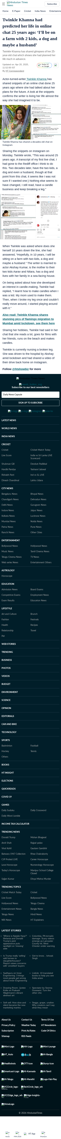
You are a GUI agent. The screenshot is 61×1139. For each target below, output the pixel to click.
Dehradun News (38, 515)
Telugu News (8, 930)
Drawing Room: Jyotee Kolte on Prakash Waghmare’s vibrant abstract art (14, 1007)
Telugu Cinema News (12, 572)
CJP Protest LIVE (10, 875)
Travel (33, 646)
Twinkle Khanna (36, 79)
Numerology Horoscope (42, 880)
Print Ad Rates (28, 1046)
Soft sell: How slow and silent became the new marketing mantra (14, 1020)
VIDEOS (6, 692)
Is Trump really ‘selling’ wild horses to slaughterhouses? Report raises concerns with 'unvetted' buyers (14, 976)
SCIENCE (6, 716)
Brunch (34, 629)
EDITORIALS (8, 732)
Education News (38, 616)
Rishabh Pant (8, 490)
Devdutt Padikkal (38, 479)
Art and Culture (9, 629)
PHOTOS (6, 684)
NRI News (6, 935)
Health (5, 640)
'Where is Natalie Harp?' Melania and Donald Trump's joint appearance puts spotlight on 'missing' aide (15, 957)
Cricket (27, 11)
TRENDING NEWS (11, 847)
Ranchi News (8, 548)
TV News (34, 572)
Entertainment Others (40, 578)
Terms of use (47, 1035)
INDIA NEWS (8, 452)
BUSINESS (7, 676)
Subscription (8, 1046)
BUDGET (6, 700)
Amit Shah (7, 858)
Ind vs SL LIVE (37, 490)
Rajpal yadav (36, 858)
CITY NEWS (7, 504)
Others (5, 772)
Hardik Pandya (9, 485)
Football (34, 761)
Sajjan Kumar (8, 894)
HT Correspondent (15, 71)
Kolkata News (8, 531)
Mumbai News (9, 537)
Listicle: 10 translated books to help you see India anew (43, 991)
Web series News (10, 578)
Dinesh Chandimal (10, 496)
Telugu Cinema (37, 919)
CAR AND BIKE (9, 740)
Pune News (35, 542)
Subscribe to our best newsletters (30, 400)
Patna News (7, 542)
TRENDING (7, 667)
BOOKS (5, 780)
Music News (7, 567)
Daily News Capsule (12, 407)
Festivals (34, 635)
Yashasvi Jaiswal (38, 485)
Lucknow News (37, 531)
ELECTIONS (7, 796)
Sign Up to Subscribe (30, 415)
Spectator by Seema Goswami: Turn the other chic (42, 1005)
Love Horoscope (9, 880)
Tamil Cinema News (39, 567)
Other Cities (36, 548)
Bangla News (36, 924)
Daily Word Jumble (11, 831)
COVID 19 (7, 812)
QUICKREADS (9, 804)
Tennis (33, 767)
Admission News (10, 605)
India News (40, 11)
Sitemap (6, 1052)
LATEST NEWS (9, 436)
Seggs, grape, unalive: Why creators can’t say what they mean (43, 1020)
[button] (4, 4)
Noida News (36, 537)
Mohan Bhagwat (38, 853)
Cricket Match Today (40, 465)
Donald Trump (8, 853)
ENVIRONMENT (10, 708)
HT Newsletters (48, 1041)
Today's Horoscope (11, 886)
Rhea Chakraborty (39, 869)
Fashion (5, 635)
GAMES (5, 820)
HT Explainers (37, 935)
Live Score (6, 471)
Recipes (34, 640)
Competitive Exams (11, 610)
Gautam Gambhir (38, 864)
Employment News (39, 610)
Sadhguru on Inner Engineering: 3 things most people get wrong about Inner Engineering (15, 992)
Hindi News (36, 930)
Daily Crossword (38, 826)
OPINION (6, 724)
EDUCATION (8, 599)
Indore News (8, 526)
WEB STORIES (9, 659)
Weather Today (28, 1041)
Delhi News (7, 520)
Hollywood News (38, 561)
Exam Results (8, 616)
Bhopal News (36, 509)
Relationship (7, 646)
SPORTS (6, 756)
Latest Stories (11, 946)
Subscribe (52, 4)
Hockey (5, 767)
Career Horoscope (39, 875)
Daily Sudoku (8, 826)
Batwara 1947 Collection (13, 869)
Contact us (26, 1035)
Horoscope (7, 591)
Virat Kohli (6, 864)
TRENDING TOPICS (11, 902)
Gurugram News (38, 520)
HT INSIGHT (8, 788)
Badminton (7, 761)
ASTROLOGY (8, 586)
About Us (6, 1035)
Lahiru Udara (36, 496)
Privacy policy (8, 1041)
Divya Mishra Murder (40, 894)
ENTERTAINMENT (11, 556)
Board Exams (36, 605)
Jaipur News (36, 526)
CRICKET (6, 460)
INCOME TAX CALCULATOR (15, 839)
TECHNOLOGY (9, 748)
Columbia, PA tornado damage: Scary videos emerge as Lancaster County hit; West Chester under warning (43, 956)
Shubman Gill (8, 479)
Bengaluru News (9, 509)
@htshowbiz (20, 369)
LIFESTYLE (7, 624)
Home (5, 11)
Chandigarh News (10, 515)
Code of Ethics (48, 1046)
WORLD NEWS (9, 444)
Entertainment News (11, 924)
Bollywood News (10, 561)
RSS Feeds (26, 1052)
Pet (3, 651)
